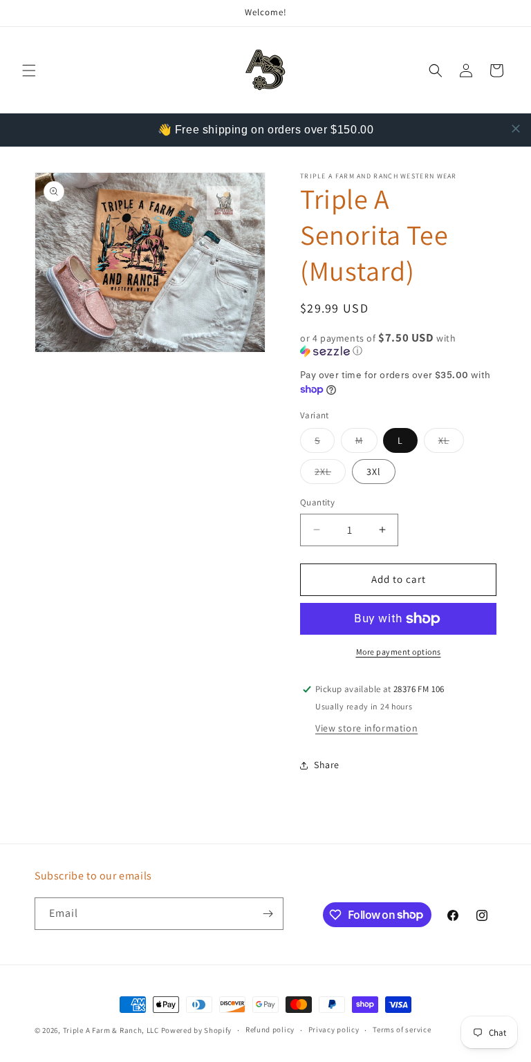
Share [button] (326, 764)
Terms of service (402, 1029)
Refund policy (270, 1029)
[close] (515, 128)
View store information (366, 728)
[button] (29, 70)
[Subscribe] (267, 913)
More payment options (398, 651)
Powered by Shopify (196, 1030)
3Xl (373, 471)
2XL (330, 474)
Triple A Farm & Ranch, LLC (112, 1030)
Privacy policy (334, 1029)
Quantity (317, 502)
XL (451, 443)
